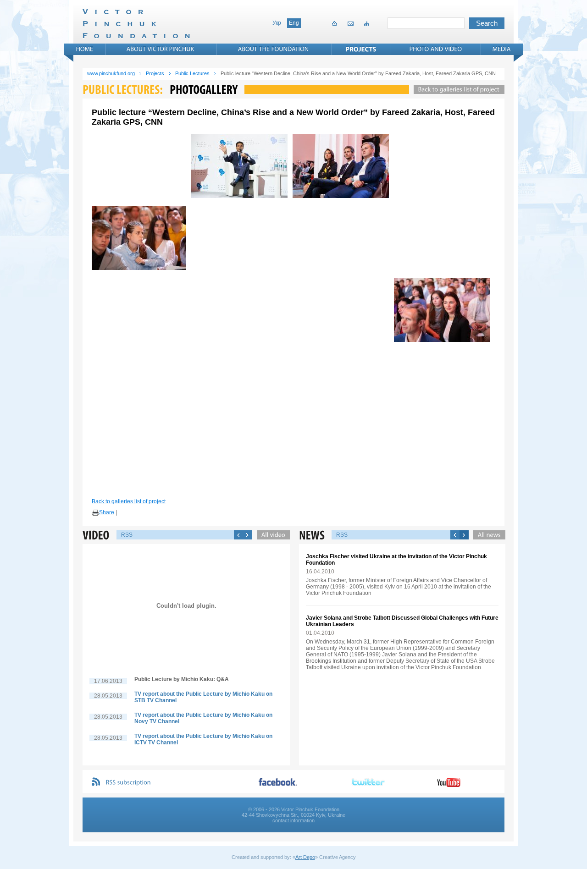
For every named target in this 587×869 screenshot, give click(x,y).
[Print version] (95, 513)
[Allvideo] (271, 534)
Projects (155, 73)
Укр (276, 23)
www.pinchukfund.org (111, 73)
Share (106, 512)
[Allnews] (487, 534)
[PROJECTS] (361, 49)
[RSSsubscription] (128, 782)
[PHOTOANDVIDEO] (436, 49)
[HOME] (85, 49)
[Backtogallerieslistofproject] (456, 89)
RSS (127, 535)
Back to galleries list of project (129, 501)
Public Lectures (192, 73)
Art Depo (305, 857)
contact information (293, 820)
